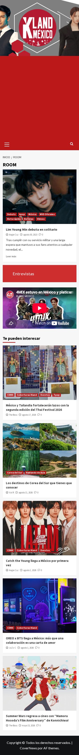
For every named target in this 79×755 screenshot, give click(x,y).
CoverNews (28, 748)
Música (32, 214)
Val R (11, 492)
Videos (41, 218)
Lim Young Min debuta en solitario (31, 229)
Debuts (11, 214)
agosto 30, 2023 (30, 234)
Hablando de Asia (35, 472)
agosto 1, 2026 (29, 570)
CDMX (10, 394)
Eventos (45, 394)
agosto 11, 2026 (26, 492)
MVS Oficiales (47, 214)
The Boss (13, 414)
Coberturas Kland (27, 394)
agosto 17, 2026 (29, 414)
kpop (22, 214)
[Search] (71, 144)
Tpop (57, 394)
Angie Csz (14, 234)
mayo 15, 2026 (28, 725)
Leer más (11, 256)
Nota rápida (13, 218)
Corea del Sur (14, 472)
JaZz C (12, 647)
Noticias (28, 218)
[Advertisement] (39, 97)
